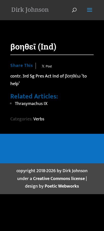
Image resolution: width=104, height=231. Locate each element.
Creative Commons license (59, 179)
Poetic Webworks (62, 186)
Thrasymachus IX (31, 104)
